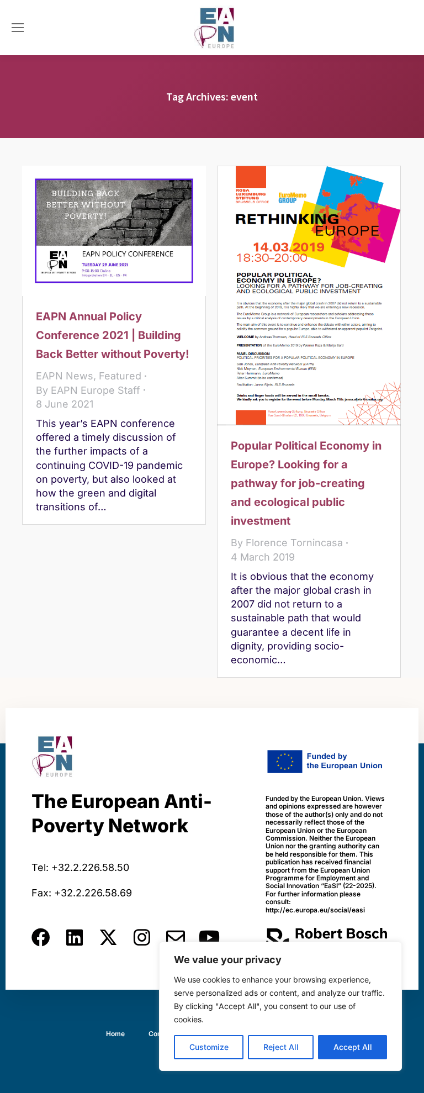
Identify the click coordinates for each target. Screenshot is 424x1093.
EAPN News (64, 376)
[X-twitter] (108, 937)
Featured (120, 376)
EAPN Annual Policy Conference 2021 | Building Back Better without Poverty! (112, 335)
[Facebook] (40, 937)
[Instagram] (141, 937)
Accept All (352, 1047)
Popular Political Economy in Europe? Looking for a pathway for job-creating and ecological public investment (306, 483)
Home (115, 1033)
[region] (280, 1006)
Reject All (281, 1047)
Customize (209, 1047)
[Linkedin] (74, 937)
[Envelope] (175, 937)
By (88, 390)
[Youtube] (209, 937)
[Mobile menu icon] (17, 27)
